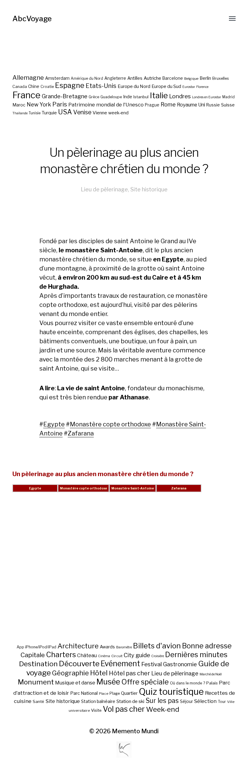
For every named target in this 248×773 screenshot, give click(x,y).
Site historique (149, 189)
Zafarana (81, 433)
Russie (213, 105)
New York (39, 104)
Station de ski (130, 701)
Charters (61, 654)
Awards (107, 646)
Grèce (94, 97)
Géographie (70, 673)
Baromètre (124, 647)
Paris (59, 104)
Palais (212, 683)
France (26, 95)
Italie (159, 95)
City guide (137, 655)
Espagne (69, 85)
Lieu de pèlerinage (104, 189)
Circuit (116, 656)
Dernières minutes (196, 654)
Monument (36, 682)
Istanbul (140, 96)
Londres (180, 96)
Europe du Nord (134, 86)
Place (103, 693)
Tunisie (35, 113)
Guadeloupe (111, 97)
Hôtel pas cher (129, 673)
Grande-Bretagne (64, 96)
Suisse (228, 104)
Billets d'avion (157, 645)
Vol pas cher (124, 709)
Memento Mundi (135, 731)
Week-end (162, 709)
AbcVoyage (32, 18)
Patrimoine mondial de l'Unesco (106, 105)
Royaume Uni (191, 105)
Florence (202, 87)
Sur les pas (162, 700)
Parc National (84, 693)
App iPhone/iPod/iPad (36, 647)
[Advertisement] (124, 574)
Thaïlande (20, 113)
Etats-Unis (101, 85)
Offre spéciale (145, 682)
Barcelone (172, 78)
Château (87, 655)
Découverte (79, 663)
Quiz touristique (171, 691)
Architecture (78, 646)
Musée (108, 681)
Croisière (157, 656)
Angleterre (115, 78)
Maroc (18, 104)
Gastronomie (180, 664)
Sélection (205, 701)
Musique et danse (75, 683)
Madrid (228, 97)
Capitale (33, 655)
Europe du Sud (166, 86)
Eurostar (188, 87)
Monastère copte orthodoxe (110, 424)
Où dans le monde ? (187, 683)
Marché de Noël (211, 674)
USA (65, 112)
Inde (127, 96)
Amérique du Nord (87, 78)
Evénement (120, 663)
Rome (168, 104)
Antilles (134, 78)
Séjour (186, 701)
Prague (152, 105)
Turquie (49, 113)
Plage (114, 693)
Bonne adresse (207, 646)
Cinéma (104, 656)
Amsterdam (57, 78)
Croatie (47, 86)
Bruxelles (220, 78)
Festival (151, 664)
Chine (33, 86)
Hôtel (99, 673)
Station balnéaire (98, 701)
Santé (38, 701)
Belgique (191, 78)
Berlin (205, 78)
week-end (118, 112)
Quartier (129, 693)
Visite (96, 710)
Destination (38, 664)
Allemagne (28, 77)
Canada (19, 86)
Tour (222, 701)
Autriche (152, 78)
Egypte (54, 424)
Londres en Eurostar (206, 97)
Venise (82, 112)
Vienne (100, 113)
